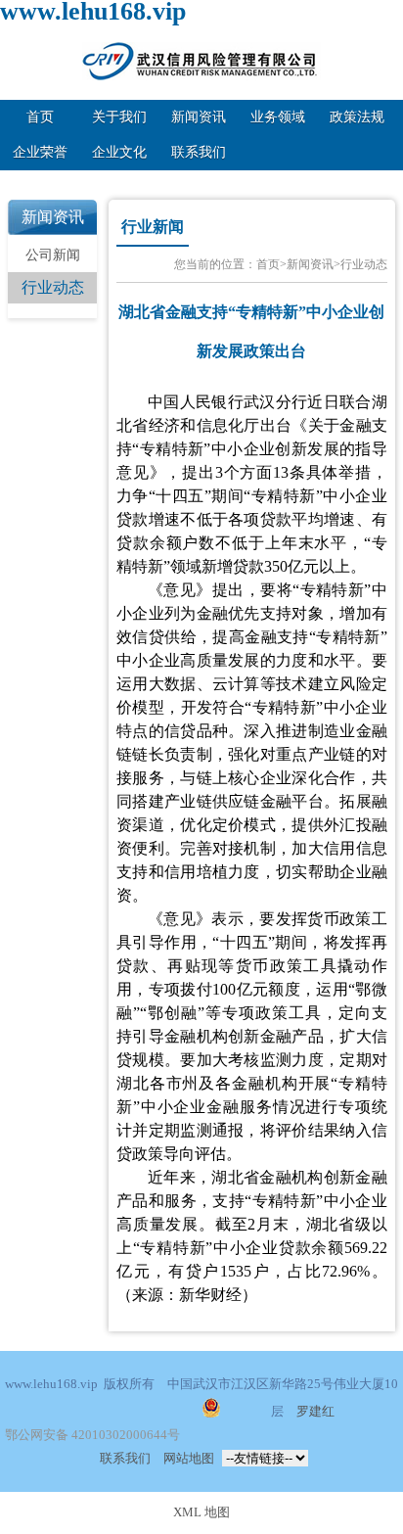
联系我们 (198, 152)
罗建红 (315, 1411)
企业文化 (119, 152)
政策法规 (357, 117)
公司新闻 (52, 255)
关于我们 (119, 117)
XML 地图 (201, 1512)
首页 (40, 117)
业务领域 (277, 117)
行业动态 (53, 287)
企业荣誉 (40, 152)
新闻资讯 (198, 117)
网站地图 (188, 1458)
